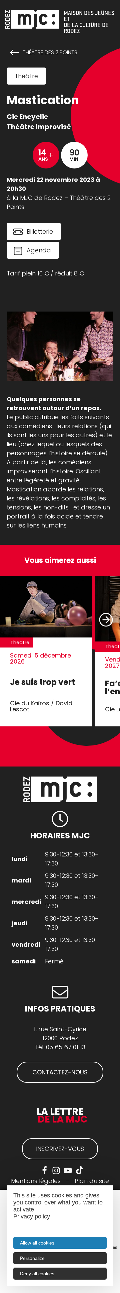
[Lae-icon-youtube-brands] (68, 1170)
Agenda (39, 250)
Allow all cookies (37, 1243)
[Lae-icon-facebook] (44, 1170)
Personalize (32, 1258)
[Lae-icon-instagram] (56, 1170)
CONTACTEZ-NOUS (60, 1072)
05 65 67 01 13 (65, 1047)
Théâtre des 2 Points (50, 52)
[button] (106, 619)
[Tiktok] (79, 1170)
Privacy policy (31, 1216)
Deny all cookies (37, 1273)
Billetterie (40, 231)
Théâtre (26, 76)
